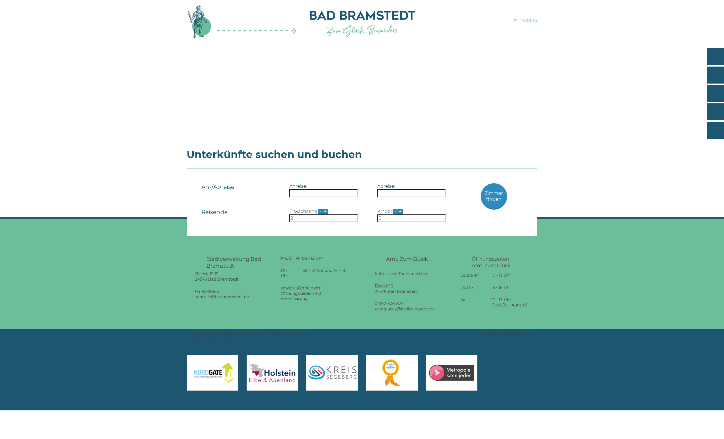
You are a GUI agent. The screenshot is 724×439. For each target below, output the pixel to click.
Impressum (298, 334)
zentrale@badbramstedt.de (222, 296)
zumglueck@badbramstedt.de (405, 309)
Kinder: (385, 211)
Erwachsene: (303, 211)
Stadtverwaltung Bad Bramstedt (233, 262)
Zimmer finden (494, 196)
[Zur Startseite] (242, 37)
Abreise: (386, 186)
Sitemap (211, 334)
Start (196, 334)
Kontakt (276, 334)
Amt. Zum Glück (407, 259)
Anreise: (298, 186)
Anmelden (525, 20)
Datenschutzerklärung (214, 339)
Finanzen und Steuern (244, 334)
